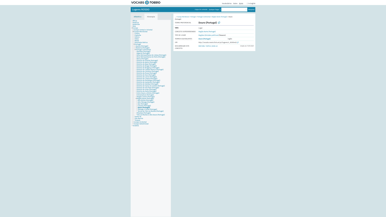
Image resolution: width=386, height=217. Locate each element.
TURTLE (208, 46)
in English (251, 3)
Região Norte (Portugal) (219, 17)
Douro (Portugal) (204, 39)
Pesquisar (251, 9)
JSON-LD (214, 46)
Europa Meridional (183, 17)
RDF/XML (202, 46)
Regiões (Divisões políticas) (209, 35)
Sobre (235, 3)
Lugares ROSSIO (140, 9)
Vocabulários (226, 3)
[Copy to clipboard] (219, 22)
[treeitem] (136, 21)
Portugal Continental (203, 17)
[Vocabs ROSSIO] (146, 2)
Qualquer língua (214, 9)
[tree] (151, 118)
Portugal (193, 17)
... (175, 17)
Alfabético (137, 17)
